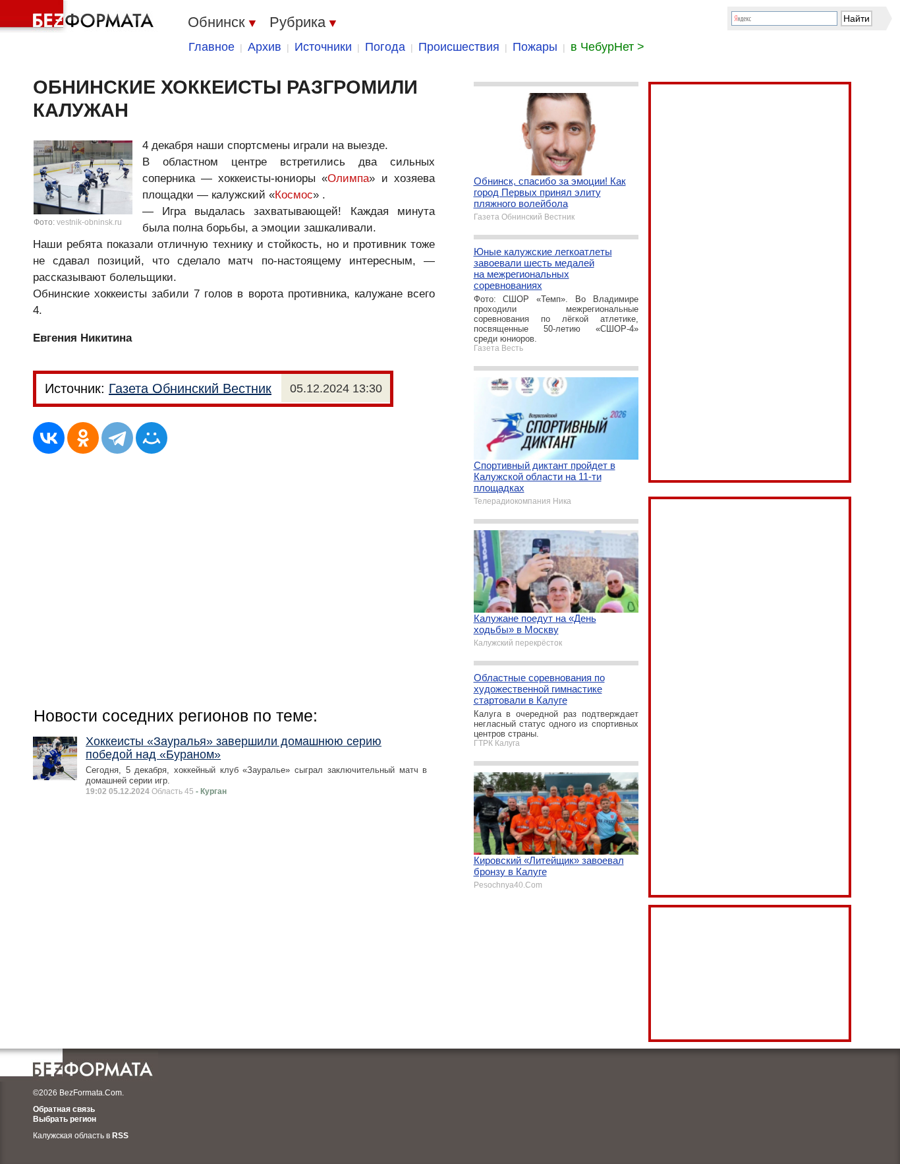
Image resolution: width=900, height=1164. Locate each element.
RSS (120, 1135)
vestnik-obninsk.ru (89, 222)
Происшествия (458, 46)
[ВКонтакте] (49, 438)
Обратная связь (64, 1109)
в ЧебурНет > (607, 46)
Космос (294, 195)
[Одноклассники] (83, 438)
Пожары (535, 46)
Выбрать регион (64, 1119)
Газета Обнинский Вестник (190, 388)
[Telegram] (117, 438)
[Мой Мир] (151, 438)
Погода (385, 46)
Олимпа (348, 178)
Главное (211, 46)
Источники (323, 46)
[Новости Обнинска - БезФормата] (79, 16)
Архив (264, 46)
